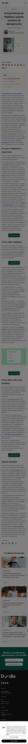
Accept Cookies (14, 741)
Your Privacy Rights (14, 737)
